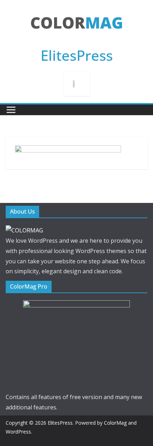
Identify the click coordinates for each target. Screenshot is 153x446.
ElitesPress (77, 55)
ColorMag (115, 422)
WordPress (18, 431)
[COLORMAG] (24, 230)
